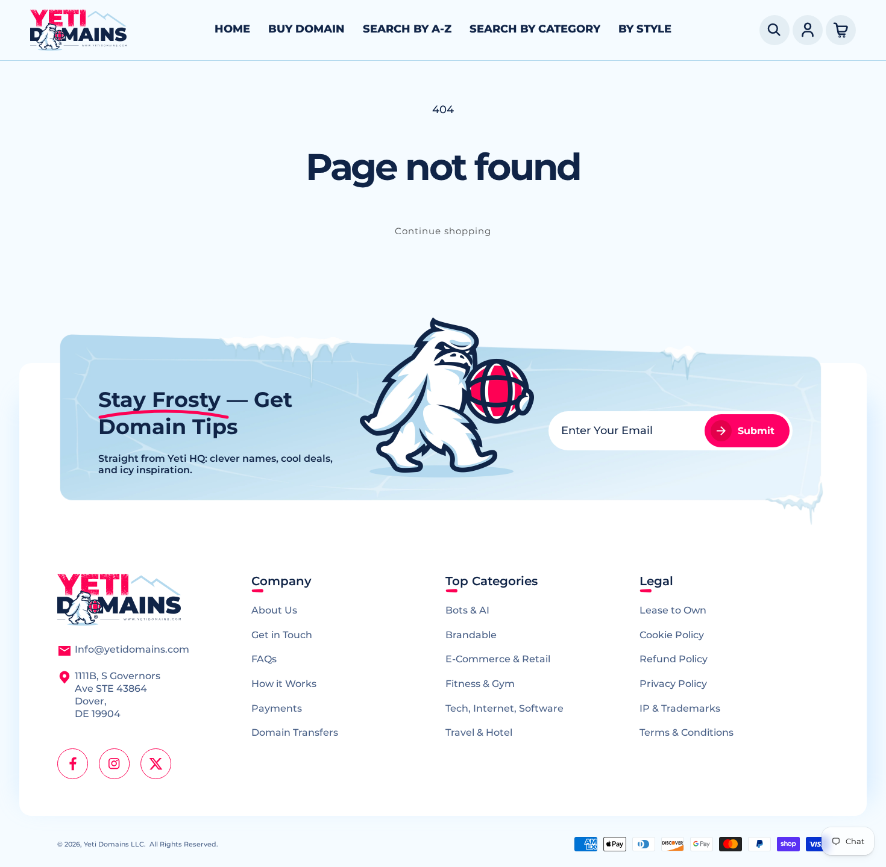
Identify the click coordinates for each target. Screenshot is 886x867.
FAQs (264, 659)
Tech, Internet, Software (504, 708)
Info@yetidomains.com (132, 649)
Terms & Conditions (686, 732)
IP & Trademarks (679, 708)
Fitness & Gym (480, 683)
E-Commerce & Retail (497, 659)
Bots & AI (467, 610)
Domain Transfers (294, 732)
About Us (274, 610)
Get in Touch (281, 635)
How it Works (283, 683)
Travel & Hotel (478, 732)
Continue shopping (443, 231)
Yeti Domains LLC (114, 844)
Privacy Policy (673, 683)
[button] (774, 30)
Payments (276, 708)
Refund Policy (673, 659)
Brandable (471, 635)
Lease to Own (672, 610)
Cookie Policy (671, 635)
